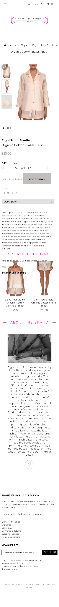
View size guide (12, 179)
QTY (4, 163)
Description (11, 201)
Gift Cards (6, 525)
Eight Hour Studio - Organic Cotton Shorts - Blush (43, 302)
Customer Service (10, 534)
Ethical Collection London (31, 584)
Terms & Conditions (11, 537)
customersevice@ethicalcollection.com (21, 514)
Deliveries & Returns (11, 531)
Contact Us (7, 528)
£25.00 (15, 310)
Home (12, 45)
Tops (24, 45)
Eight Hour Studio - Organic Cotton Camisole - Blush (15, 302)
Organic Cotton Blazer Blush (23, 145)
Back (7, 127)
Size (15, 163)
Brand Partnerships (11, 522)
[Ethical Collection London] (29, 20)
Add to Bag (37, 179)
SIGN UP (50, 552)
